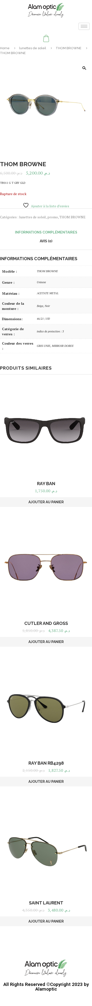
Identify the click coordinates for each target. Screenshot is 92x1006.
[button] (84, 68)
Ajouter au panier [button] (46, 502)
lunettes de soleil (32, 48)
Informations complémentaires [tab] (46, 232)
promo (52, 217)
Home (5, 48)
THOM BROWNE (68, 48)
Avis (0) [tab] (46, 241)
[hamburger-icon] (84, 26)
